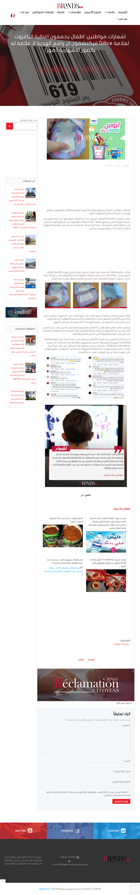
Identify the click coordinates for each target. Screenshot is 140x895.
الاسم (126, 761)
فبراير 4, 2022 (121, 166)
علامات (111, 12)
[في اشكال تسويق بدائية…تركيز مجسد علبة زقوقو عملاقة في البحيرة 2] (63, 571)
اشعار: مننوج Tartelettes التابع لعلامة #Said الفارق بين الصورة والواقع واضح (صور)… (108, 563)
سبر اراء (25, 12)
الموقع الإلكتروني (121, 781)
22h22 (107, 166)
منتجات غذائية (121, 644)
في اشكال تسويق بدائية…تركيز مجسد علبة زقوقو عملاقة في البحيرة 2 (65, 561)
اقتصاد (60, 12)
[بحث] (9, 126)
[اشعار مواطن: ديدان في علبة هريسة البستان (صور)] (63, 535)
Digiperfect (45, 889)
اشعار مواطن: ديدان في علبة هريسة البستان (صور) (66, 520)
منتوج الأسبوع (92, 12)
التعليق (125, 725)
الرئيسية (122, 12)
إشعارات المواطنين (42, 12)
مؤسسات (75, 12)
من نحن (123, 19)
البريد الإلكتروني (121, 771)
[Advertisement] (85, 189)
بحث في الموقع (29, 120)
